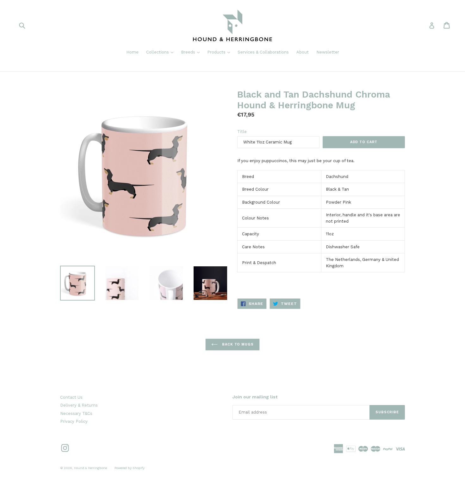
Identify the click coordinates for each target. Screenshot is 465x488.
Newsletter (327, 52)
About (302, 52)
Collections (161, 51)
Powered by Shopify (130, 468)
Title (242, 131)
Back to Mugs (237, 344)
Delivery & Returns (79, 405)
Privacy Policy (74, 421)
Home (132, 52)
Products (220, 51)
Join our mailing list (254, 396)
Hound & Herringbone (90, 468)
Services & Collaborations (263, 52)
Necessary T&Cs (76, 413)
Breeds (192, 51)
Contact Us (71, 397)
